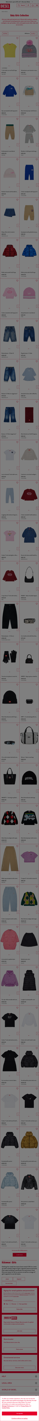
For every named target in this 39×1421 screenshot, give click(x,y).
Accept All (19, 1413)
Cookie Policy (6, 1407)
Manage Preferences (8, 1406)
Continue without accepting (19, 1418)
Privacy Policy (25, 1406)
